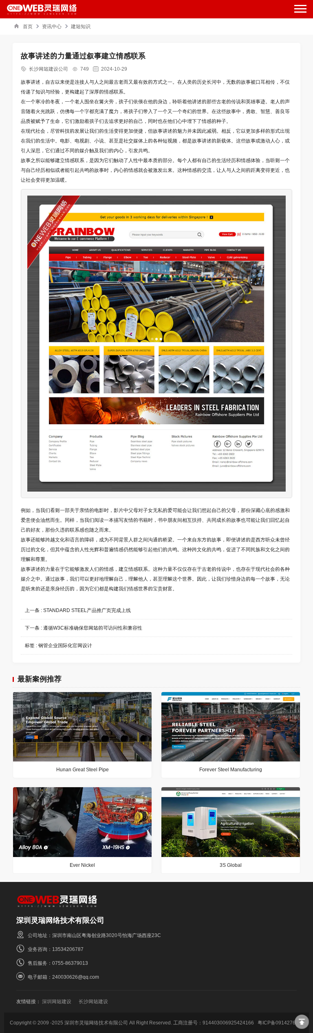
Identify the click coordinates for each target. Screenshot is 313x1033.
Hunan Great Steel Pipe (82, 769)
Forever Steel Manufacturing (230, 769)
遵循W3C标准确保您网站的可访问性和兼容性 (92, 627)
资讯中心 (52, 26)
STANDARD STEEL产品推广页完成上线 (87, 610)
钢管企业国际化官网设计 (65, 645)
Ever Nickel (82, 865)
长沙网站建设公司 (48, 68)
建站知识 (80, 26)
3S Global (231, 865)
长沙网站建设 (93, 1001)
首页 (28, 26)
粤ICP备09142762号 (280, 1022)
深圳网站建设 (56, 1001)
